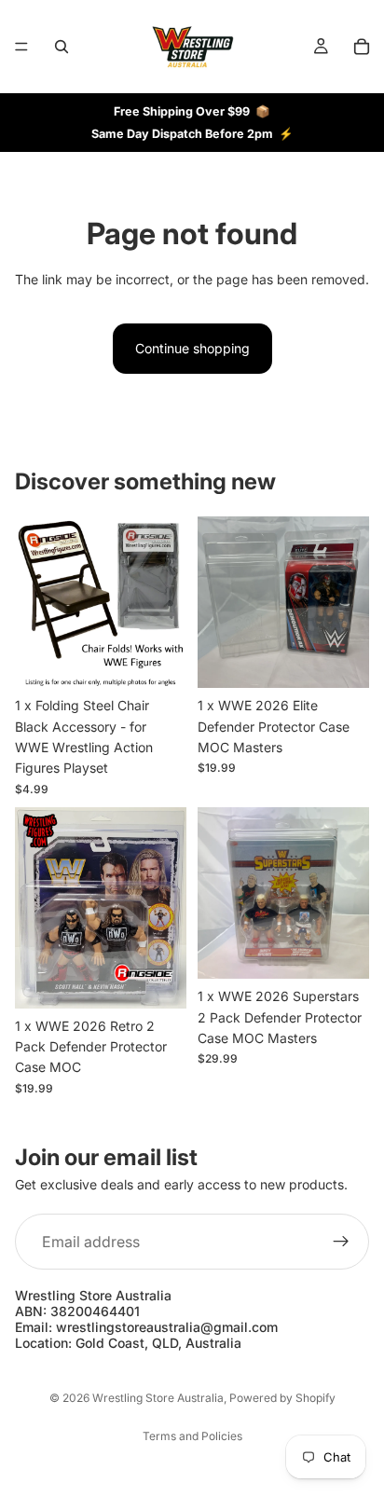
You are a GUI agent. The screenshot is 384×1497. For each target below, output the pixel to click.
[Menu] (21, 46)
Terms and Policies (192, 1436)
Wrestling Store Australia (158, 1398)
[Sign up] (341, 1241)
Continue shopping (192, 348)
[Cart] (361, 46)
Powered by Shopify (282, 1398)
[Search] (61, 46)
